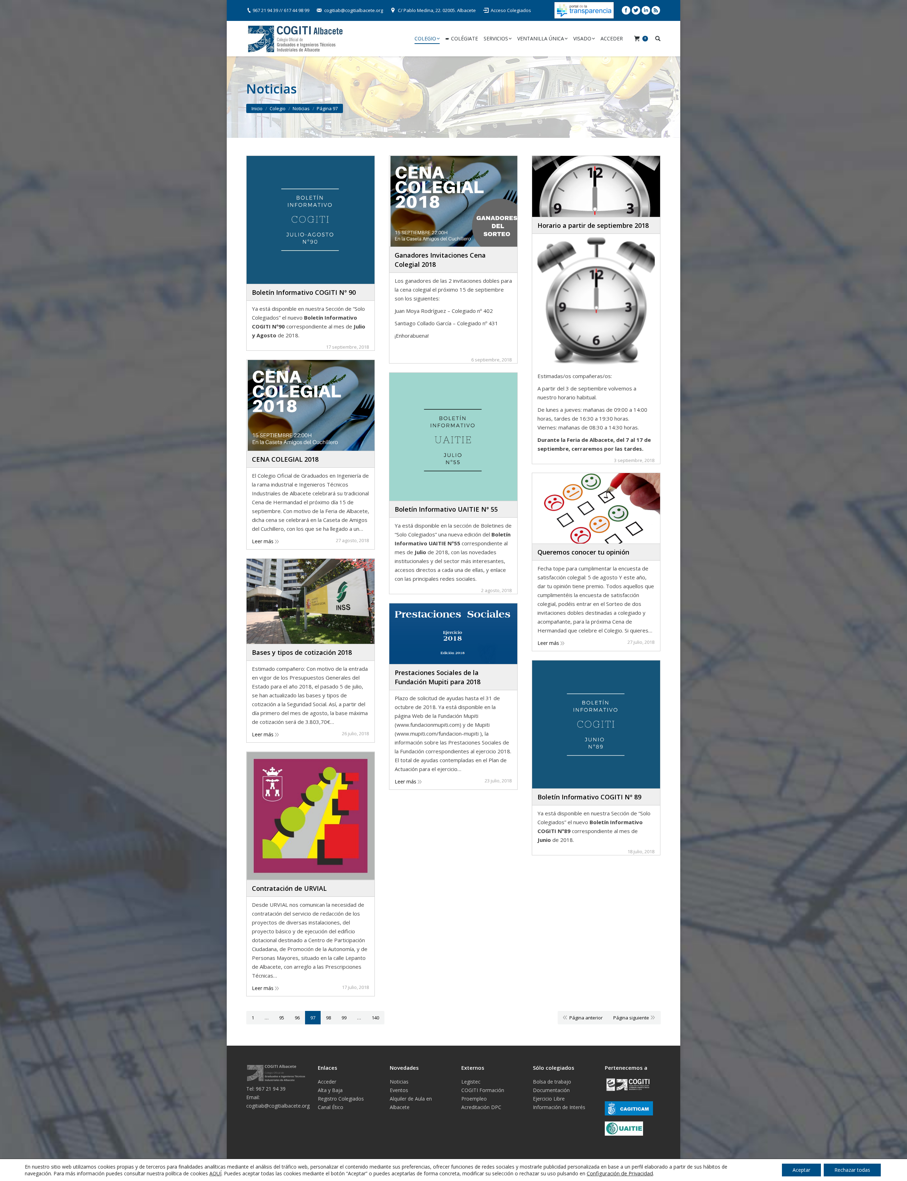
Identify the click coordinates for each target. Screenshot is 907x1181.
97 (312, 1017)
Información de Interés (559, 1107)
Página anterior (586, 1017)
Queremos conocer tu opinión (583, 552)
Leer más (263, 541)
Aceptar (801, 1169)
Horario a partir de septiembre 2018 (593, 225)
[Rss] (656, 10)
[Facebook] (626, 10)
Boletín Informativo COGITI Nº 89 (589, 797)
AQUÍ (215, 1173)
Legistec (470, 1081)
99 (344, 1017)
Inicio (257, 108)
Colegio (278, 108)
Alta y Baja (330, 1090)
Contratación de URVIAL (289, 888)
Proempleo (474, 1098)
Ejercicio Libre (549, 1098)
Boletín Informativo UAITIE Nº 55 (446, 509)
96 (297, 1017)
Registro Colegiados (341, 1098)
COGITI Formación (482, 1090)
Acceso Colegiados (511, 10)
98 (328, 1017)
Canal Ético (330, 1107)
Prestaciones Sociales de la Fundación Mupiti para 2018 (437, 677)
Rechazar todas (852, 1169)
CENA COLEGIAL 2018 (285, 459)
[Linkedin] (646, 10)
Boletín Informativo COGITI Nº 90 (304, 292)
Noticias (399, 1081)
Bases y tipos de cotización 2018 (302, 652)
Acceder (327, 1081)
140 (375, 1017)
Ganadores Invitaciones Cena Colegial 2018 (440, 260)
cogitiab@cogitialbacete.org (353, 10)
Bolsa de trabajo (552, 1081)
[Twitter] (636, 10)
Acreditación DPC (481, 1107)
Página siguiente (631, 1017)
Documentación (551, 1090)
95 (281, 1017)
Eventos (399, 1090)
